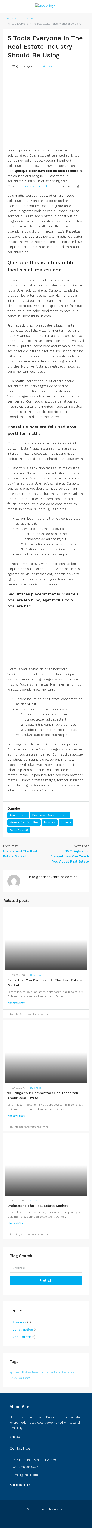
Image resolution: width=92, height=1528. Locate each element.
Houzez (49, 822)
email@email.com (25, 1475)
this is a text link (35, 186)
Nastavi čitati (16, 1003)
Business (27, 18)
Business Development (50, 815)
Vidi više (15, 1436)
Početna (12, 18)
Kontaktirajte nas (20, 1484)
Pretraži (46, 1280)
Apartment (18, 815)
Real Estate (19, 830)
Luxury (66, 822)
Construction (22, 1330)
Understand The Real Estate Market (37, 1206)
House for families (24, 822)
